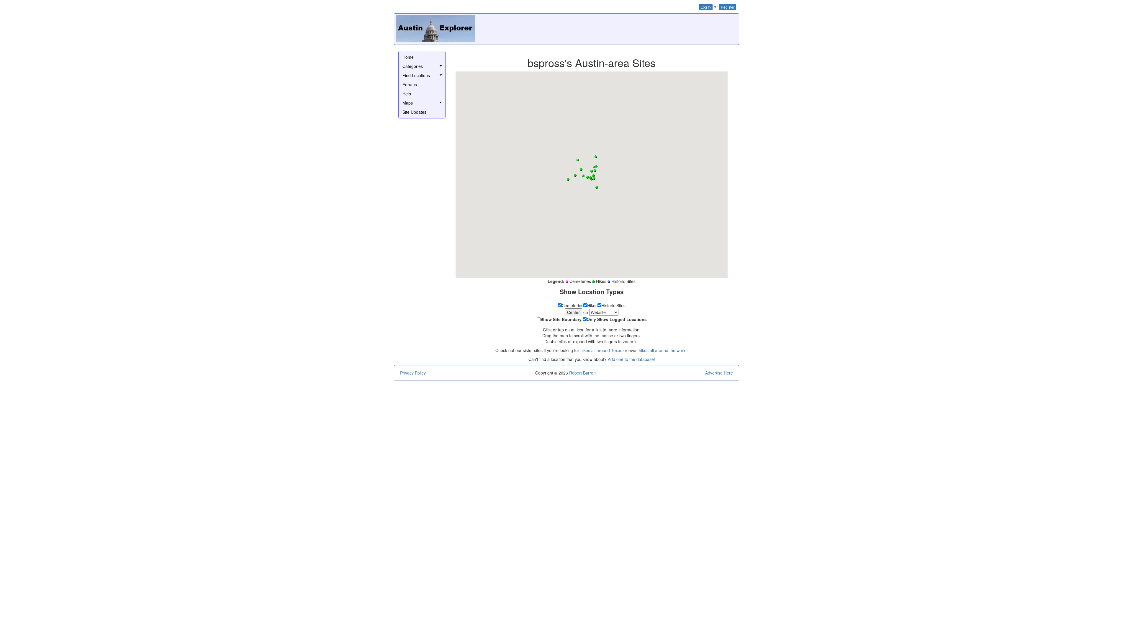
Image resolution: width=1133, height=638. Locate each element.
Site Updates (414, 112)
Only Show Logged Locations (617, 319)
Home (408, 57)
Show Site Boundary (561, 319)
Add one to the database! (631, 359)
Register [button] (727, 6)
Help (406, 94)
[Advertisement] (630, 28)
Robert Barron (582, 373)
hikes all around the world (663, 350)
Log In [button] (706, 6)
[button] (593, 175)
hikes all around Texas (601, 350)
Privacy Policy (413, 373)
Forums (409, 84)
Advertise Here (719, 373)
